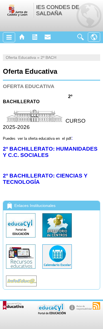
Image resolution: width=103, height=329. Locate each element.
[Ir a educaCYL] (51, 313)
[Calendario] (57, 270)
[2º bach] (60, 138)
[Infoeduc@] (21, 287)
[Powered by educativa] (13, 305)
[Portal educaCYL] (21, 238)
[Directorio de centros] (57, 238)
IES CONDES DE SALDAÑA (57, 10)
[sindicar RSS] (96, 306)
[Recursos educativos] (21, 270)
